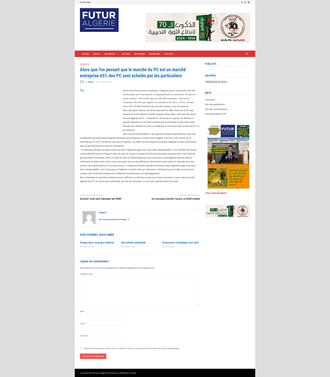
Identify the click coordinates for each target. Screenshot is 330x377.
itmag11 (91, 82)
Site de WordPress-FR (215, 113)
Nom (82, 311)
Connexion (210, 99)
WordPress (124, 373)
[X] (245, 2)
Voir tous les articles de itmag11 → (114, 219)
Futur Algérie (101, 373)
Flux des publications (215, 104)
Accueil (85, 54)
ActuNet (126, 54)
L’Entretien (154, 54)
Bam (134, 373)
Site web (84, 336)
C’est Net (168, 54)
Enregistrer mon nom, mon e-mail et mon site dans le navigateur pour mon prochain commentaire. (132, 348)
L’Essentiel (109, 54)
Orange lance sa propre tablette (97, 242)
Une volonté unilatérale (133, 242)
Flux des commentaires (216, 109)
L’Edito (96, 54)
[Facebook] (242, 2)
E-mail (83, 323)
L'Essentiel (85, 64)
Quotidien (140, 54)
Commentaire (87, 274)
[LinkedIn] (248, 2)
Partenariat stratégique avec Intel (180, 242)
